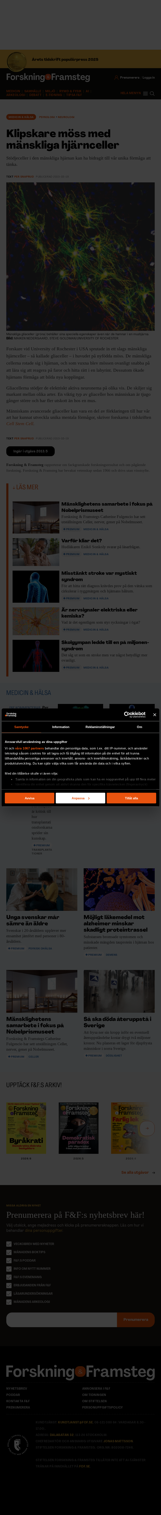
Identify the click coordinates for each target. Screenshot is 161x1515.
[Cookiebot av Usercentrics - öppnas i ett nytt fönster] (127, 714)
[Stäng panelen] (154, 714)
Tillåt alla (131, 798)
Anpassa (78, 798)
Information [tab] (60, 726)
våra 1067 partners (29, 748)
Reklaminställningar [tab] (100, 726)
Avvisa (29, 798)
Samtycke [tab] (21, 726)
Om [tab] (139, 726)
